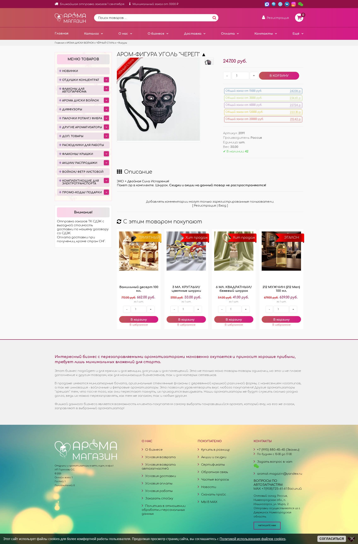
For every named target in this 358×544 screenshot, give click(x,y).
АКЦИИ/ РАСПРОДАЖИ (79, 163)
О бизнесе (156, 33)
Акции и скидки (213, 457)
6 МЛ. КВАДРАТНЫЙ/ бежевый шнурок (234, 289)
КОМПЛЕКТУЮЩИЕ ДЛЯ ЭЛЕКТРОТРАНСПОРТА (80, 182)
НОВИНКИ (70, 71)
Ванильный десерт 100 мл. (138, 289)
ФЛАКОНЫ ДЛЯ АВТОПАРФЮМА (74, 90)
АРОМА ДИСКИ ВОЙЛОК (80, 100)
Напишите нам (267, 526)
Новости (208, 487)
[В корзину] (138, 319)
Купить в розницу (215, 449)
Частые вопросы (215, 479)
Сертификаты (213, 464)
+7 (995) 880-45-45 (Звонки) (278, 449)
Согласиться (331, 538)
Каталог (91, 33)
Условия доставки (160, 476)
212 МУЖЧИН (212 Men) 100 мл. (281, 289)
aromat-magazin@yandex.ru (279, 473)
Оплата (228, 33)
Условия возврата (160, 457)
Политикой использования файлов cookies (252, 539)
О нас (123, 33)
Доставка (192, 33)
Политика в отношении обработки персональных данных (163, 509)
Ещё (296, 33)
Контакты (263, 33)
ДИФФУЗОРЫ (72, 109)
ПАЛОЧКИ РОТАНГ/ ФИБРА (82, 118)
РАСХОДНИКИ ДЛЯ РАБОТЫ (83, 145)
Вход (222, 205)
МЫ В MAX (209, 502)
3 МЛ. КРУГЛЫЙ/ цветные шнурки (186, 289)
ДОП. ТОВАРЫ (72, 136)
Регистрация (205, 205)
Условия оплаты (158, 483)
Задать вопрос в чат (274, 461)
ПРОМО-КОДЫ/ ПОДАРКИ (82, 192)
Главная (61, 33)
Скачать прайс (213, 494)
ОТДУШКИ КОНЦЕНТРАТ (80, 80)
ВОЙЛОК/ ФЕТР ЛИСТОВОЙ (82, 171)
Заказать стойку (159, 498)
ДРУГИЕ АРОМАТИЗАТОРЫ (82, 127)
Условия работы (159, 491)
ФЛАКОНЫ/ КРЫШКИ (77, 154)
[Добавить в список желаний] (138, 325)
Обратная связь (214, 472)
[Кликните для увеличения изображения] (158, 99)
